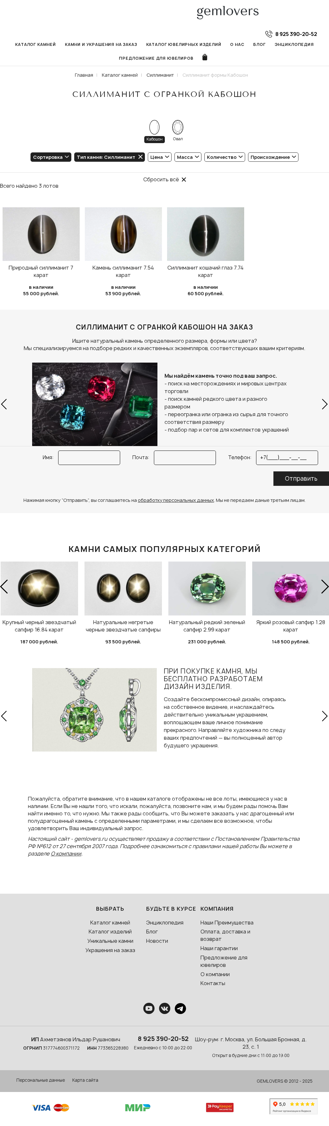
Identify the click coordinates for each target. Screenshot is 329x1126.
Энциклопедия (294, 44)
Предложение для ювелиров (156, 58)
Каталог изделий (110, 931)
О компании (66, 853)
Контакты (212, 983)
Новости (157, 940)
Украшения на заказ (110, 950)
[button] (4, 404)
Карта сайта (85, 1080)
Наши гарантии (219, 948)
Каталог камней (35, 44)
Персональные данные (40, 1080)
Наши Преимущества (226, 922)
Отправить (301, 479)
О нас (237, 44)
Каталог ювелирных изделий (183, 44)
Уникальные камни (110, 940)
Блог (259, 44)
